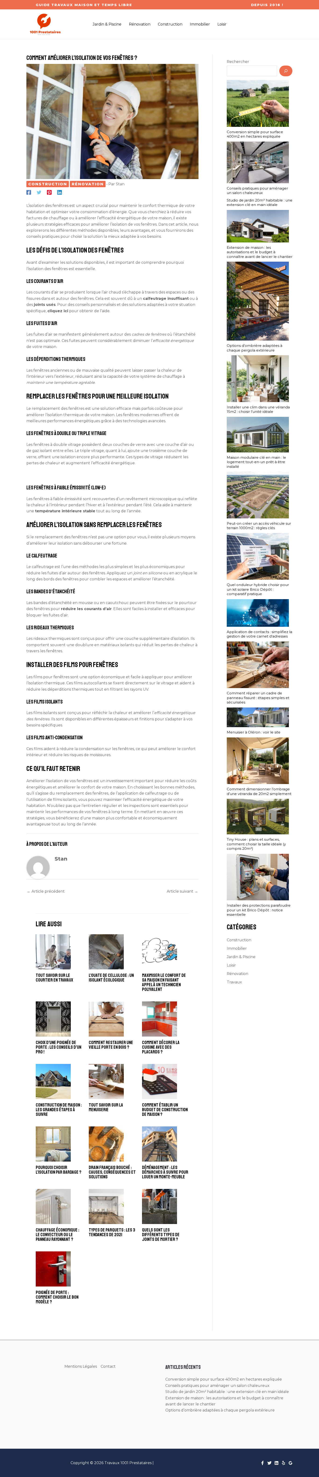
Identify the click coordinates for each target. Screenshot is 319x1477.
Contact (108, 1366)
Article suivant (182, 891)
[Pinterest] (49, 192)
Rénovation (88, 184)
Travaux (234, 982)
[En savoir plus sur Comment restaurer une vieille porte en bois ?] (106, 1019)
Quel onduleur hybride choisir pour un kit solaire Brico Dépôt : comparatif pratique (258, 589)
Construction (47, 184)
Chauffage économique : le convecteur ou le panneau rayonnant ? (57, 1234)
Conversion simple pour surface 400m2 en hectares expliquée (255, 134)
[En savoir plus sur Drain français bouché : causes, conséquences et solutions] (106, 1144)
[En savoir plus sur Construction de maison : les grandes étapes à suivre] (53, 1081)
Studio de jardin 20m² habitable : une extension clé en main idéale (259, 202)
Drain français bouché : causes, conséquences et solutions (112, 1172)
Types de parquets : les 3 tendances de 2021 (112, 1232)
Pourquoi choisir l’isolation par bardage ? (58, 1170)
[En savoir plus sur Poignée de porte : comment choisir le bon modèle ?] (53, 1269)
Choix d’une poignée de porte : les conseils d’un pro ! (58, 1047)
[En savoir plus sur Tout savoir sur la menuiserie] (106, 1081)
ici (66, 311)
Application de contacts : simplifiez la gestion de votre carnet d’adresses (259, 634)
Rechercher (238, 61)
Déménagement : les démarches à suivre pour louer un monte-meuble (165, 1172)
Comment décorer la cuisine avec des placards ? (161, 1047)
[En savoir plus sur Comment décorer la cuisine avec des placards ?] (159, 1019)
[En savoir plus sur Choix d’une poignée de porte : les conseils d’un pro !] (53, 1019)
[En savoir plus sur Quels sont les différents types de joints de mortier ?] (159, 1206)
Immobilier (237, 948)
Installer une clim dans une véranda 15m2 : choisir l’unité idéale (258, 409)
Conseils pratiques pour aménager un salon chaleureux (257, 190)
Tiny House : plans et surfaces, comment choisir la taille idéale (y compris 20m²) (256, 844)
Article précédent (46, 891)
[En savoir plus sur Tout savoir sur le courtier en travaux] (53, 951)
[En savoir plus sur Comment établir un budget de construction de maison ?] (159, 1081)
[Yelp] (283, 1463)
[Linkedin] (59, 192)
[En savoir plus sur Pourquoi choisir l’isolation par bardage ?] (53, 1144)
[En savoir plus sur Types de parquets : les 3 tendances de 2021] (106, 1206)
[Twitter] (39, 192)
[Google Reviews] (290, 1463)
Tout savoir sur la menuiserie (106, 1107)
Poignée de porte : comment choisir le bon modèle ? (57, 1297)
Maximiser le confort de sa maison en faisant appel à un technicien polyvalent (164, 982)
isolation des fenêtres (48, 269)
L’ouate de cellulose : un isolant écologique (111, 977)
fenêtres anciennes (51, 370)
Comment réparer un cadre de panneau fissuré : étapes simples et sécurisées (258, 697)
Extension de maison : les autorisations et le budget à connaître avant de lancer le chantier (259, 252)
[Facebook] (28, 192)
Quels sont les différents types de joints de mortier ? (161, 1234)
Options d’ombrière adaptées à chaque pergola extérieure (254, 347)
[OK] (285, 71)
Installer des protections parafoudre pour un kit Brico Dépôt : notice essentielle (259, 910)
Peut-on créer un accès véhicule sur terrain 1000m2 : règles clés (259, 525)
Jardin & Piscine (241, 957)
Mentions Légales (80, 1366)
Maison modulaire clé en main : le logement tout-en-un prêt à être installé (256, 462)
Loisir (231, 965)
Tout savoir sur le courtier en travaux (54, 977)
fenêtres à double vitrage (57, 444)
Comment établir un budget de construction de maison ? (165, 1109)
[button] (84, 5)
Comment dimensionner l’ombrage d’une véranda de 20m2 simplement (259, 791)
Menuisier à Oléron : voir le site (253, 732)
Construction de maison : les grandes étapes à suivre (59, 1109)
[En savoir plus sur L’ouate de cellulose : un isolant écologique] (106, 951)
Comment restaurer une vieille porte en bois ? (111, 1045)
